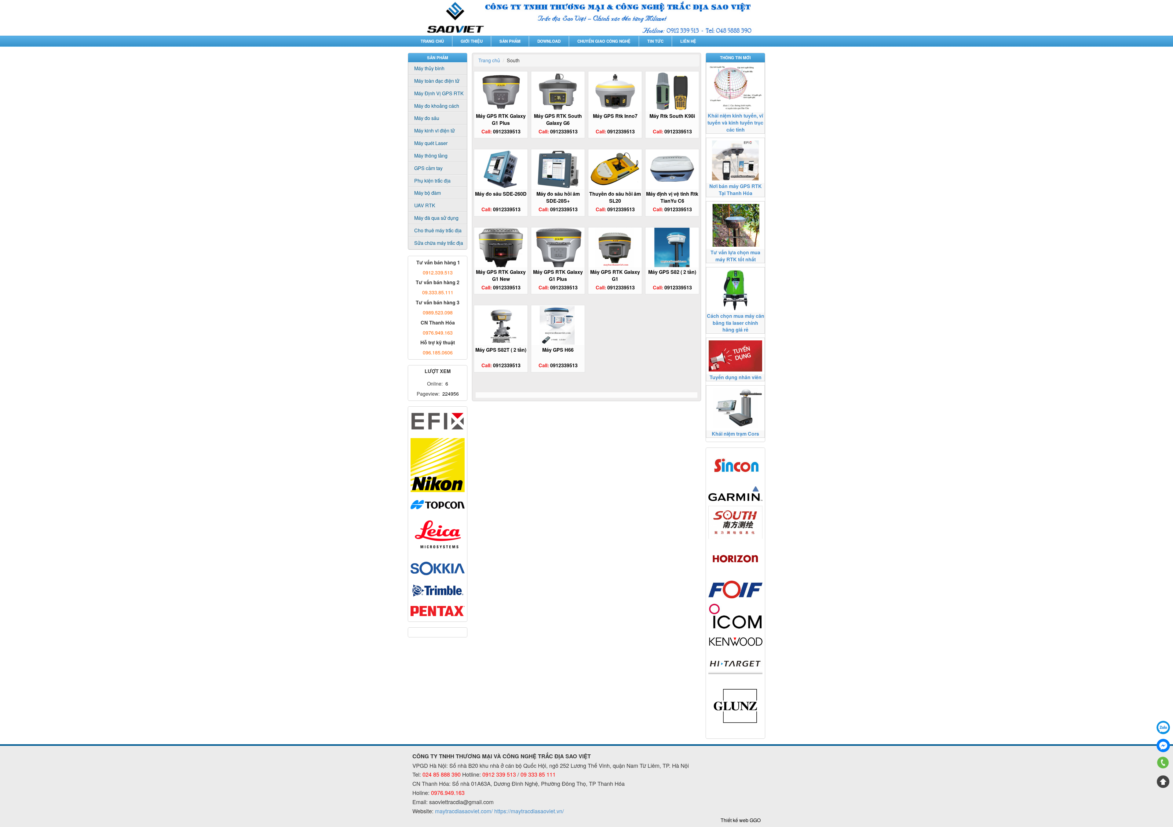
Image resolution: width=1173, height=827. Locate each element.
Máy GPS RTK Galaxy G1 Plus (501, 119)
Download (549, 41)
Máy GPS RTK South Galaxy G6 (558, 119)
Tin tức (655, 41)
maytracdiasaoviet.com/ (464, 811)
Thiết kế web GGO (741, 820)
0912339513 (507, 131)
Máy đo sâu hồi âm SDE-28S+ (558, 197)
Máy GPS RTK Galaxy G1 (615, 275)
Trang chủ (432, 41)
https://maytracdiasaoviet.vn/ (529, 811)
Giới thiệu (472, 41)
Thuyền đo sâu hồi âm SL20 (615, 197)
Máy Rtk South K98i (672, 115)
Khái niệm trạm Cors (735, 433)
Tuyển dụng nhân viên (736, 377)
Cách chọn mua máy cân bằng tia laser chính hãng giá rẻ (735, 322)
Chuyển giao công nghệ (603, 41)
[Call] (1163, 763)
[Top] (1163, 781)
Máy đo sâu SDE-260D (501, 193)
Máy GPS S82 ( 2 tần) (672, 271)
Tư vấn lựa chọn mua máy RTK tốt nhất (735, 256)
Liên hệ (688, 41)
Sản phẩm (510, 41)
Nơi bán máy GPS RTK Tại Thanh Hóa (735, 190)
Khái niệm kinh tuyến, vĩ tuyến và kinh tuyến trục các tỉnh (735, 122)
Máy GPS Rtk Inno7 (615, 115)
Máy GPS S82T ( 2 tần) (500, 349)
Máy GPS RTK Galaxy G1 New (501, 275)
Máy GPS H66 (558, 349)
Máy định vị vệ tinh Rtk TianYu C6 (672, 197)
